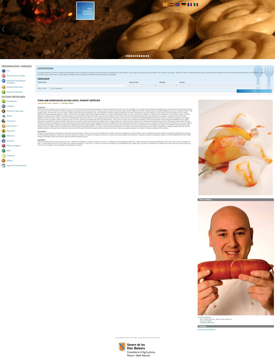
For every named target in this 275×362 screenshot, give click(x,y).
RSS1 (128, 337)
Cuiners (182, 82)
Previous (3, 29)
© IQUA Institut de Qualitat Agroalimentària (146, 337)
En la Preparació (56, 88)
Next (271, 29)
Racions (55, 103)
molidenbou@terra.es (207, 323)
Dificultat (162, 82)
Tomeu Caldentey (205, 317)
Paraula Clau (42, 82)
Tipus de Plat (133, 82)
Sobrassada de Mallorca (207, 329)
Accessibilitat (119, 337)
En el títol (43, 88)
